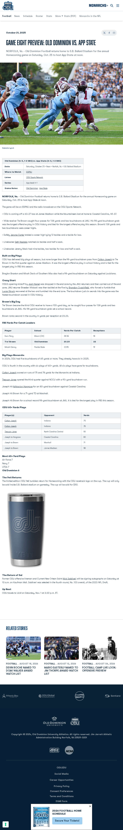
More (58, 16)
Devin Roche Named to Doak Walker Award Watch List (21, 670)
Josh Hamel (34, 284)
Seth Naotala (21, 242)
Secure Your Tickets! (68, 821)
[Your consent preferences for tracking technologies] (6, 824)
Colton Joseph (105, 259)
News (17, 16)
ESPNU (29, 172)
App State (43, 188)
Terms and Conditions (62, 796)
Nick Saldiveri (69, 578)
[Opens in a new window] (54, 750)
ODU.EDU (61, 767)
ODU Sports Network (34, 177)
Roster (39, 16)
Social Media (61, 774)
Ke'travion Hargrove (23, 386)
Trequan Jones (9, 379)
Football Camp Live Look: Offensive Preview (99, 669)
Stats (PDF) (70, 16)
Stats (49, 16)
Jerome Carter (17, 235)
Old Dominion (32, 188)
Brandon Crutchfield (79, 287)
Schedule (28, 16)
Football (11, 663)
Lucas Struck (8, 291)
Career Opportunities (61, 780)
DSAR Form (61, 801)
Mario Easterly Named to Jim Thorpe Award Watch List (61, 670)
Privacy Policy (61, 786)
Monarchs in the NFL (90, 16)
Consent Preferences (61, 791)
